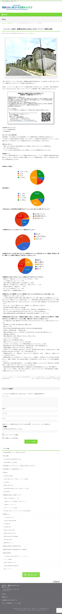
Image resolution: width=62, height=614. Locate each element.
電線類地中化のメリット (8, 542)
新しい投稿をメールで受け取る (10, 438)
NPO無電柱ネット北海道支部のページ (12, 469)
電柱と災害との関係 (8, 539)
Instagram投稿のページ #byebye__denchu (14, 452)
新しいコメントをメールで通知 (10, 434)
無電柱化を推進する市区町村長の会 (12, 546)
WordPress (23, 610)
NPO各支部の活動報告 (8, 475)
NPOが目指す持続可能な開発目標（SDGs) (12, 459)
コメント (5, 396)
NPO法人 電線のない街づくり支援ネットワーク (29, 608)
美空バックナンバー (8, 568)
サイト (4, 418)
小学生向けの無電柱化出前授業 (10, 520)
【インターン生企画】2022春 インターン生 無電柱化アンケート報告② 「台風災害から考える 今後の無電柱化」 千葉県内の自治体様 (45, 378)
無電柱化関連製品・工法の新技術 (10, 462)
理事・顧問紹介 (7, 491)
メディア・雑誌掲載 (8, 559)
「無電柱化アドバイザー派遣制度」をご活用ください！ (15, 501)
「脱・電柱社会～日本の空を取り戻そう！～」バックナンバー (16, 556)
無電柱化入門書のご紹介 (8, 485)
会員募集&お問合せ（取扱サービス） (12, 495)
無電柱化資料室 (7, 553)
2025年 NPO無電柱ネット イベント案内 (11, 603)
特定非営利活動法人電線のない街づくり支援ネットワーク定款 (16, 488)
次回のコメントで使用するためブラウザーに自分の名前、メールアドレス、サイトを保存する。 (26, 424)
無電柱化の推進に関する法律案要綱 (11, 536)
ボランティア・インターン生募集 (10, 507)
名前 (4, 408)
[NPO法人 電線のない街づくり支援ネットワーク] (17, 8)
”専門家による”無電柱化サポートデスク (11, 498)
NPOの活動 (6, 456)
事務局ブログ (32, 33)
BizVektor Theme (31, 610)
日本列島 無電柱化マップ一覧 (10, 562)
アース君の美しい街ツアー (9, 517)
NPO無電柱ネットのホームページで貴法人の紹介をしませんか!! (19, 465)
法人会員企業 (6, 482)
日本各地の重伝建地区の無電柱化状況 (11, 565)
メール (4, 413)
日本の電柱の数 (7, 523)
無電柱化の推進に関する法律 (9, 533)
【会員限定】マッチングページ (10, 504)
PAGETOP (56, 581)
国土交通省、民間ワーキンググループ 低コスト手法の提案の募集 (17, 510)
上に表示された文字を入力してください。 (13, 429)
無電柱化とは (6, 514)
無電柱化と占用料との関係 (9, 530)
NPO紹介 (5, 472)
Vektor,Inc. (38, 610)
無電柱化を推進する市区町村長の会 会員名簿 (14, 549)
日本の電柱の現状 (7, 526)
